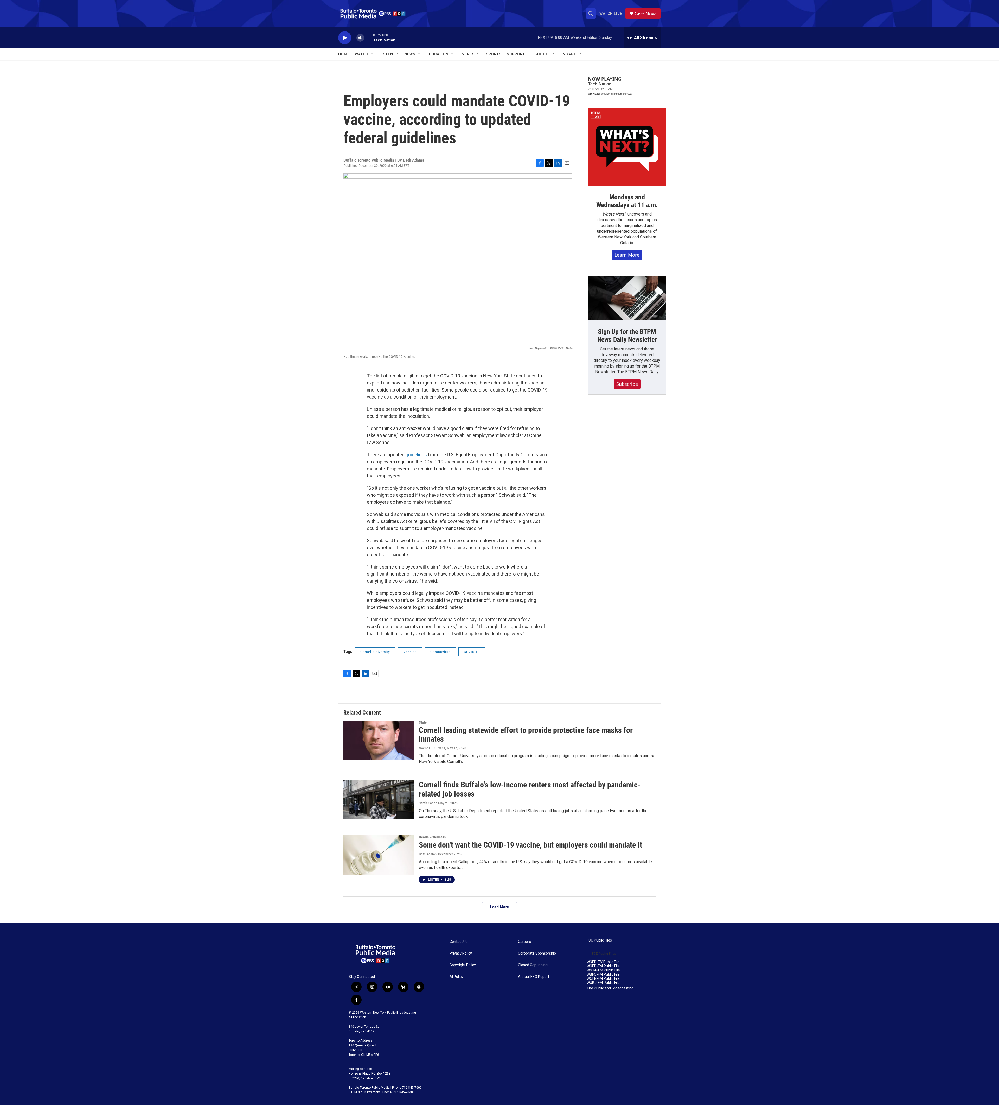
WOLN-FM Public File (603, 979)
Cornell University (375, 652)
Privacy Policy (461, 953)
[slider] (368, 37)
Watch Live (610, 13)
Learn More (626, 255)
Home (344, 54)
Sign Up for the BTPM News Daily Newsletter (627, 335)
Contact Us (459, 942)
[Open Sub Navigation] (372, 54)
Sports (494, 54)
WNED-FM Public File (603, 966)
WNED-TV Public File (603, 962)
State (423, 722)
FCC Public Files (599, 940)
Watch (361, 54)
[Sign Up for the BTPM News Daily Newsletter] (627, 298)
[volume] (360, 38)
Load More (499, 907)
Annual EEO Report (533, 977)
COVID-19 (472, 652)
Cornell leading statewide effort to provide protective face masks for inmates (526, 734)
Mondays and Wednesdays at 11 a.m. (627, 201)
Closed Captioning (533, 965)
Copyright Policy (463, 965)
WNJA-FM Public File (603, 970)
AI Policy (456, 977)
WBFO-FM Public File (603, 974)
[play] (345, 38)
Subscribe (627, 384)
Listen (386, 54)
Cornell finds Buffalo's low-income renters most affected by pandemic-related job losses (530, 789)
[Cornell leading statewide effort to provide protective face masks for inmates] (378, 740)
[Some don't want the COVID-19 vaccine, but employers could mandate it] (378, 854)
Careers (524, 942)
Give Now (645, 13)
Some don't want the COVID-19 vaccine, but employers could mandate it (530, 844)
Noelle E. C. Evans (432, 748)
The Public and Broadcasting (610, 988)
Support (516, 54)
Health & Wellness (432, 837)
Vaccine (410, 652)
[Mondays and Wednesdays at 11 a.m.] (627, 147)
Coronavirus (440, 652)
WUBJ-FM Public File (603, 983)
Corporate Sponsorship (537, 953)
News (409, 54)
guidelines (416, 454)
